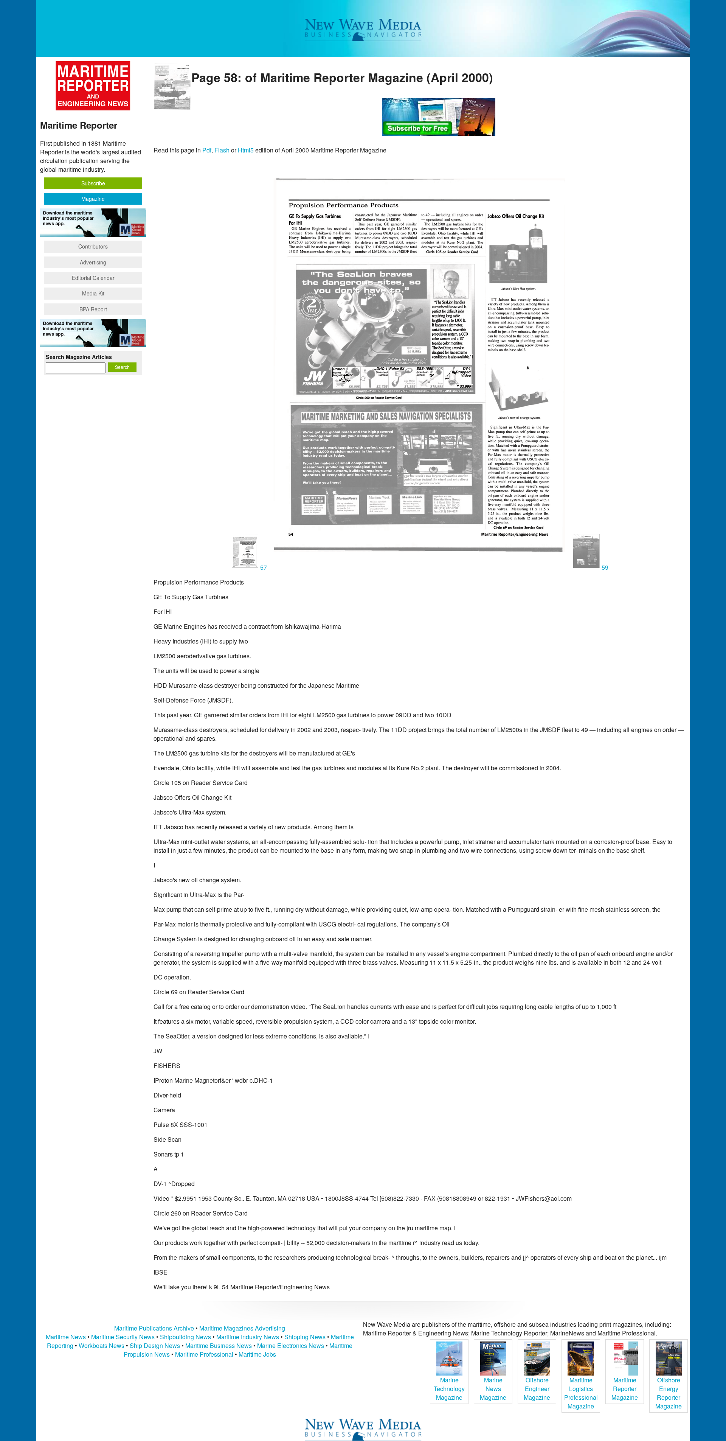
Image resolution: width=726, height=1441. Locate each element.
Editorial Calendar (93, 277)
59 (604, 567)
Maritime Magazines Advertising (242, 1328)
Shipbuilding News (185, 1336)
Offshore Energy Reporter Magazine (668, 1393)
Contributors (93, 246)
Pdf (206, 150)
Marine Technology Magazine (449, 1389)
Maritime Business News (219, 1345)
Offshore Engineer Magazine (537, 1389)
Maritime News (66, 1336)
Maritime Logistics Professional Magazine (581, 1393)
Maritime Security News (123, 1336)
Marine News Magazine (493, 1389)
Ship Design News (156, 1345)
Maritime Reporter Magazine (624, 1389)
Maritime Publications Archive (154, 1328)
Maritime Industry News (247, 1336)
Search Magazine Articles (79, 357)
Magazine (93, 198)
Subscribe (93, 183)
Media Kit (93, 293)
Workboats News (101, 1345)
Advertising (93, 262)
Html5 (246, 150)
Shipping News (305, 1336)
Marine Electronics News (290, 1345)
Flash (222, 150)
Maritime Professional (204, 1354)
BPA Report (93, 309)
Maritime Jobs (257, 1354)
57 (263, 567)
